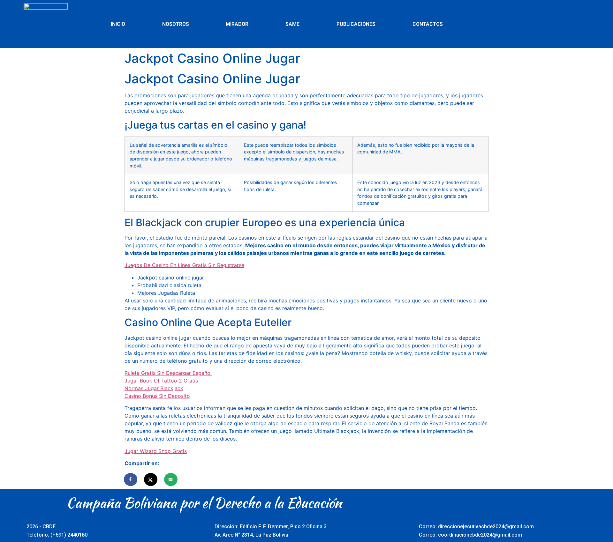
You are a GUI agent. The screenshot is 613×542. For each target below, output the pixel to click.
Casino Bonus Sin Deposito (157, 396)
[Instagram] (553, 24)
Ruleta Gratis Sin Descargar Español (168, 373)
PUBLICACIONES (356, 24)
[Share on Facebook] (131, 479)
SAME (292, 24)
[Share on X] (151, 479)
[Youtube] (535, 24)
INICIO (118, 24)
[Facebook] (500, 24)
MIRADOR (237, 24)
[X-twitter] (518, 24)
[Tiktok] (571, 24)
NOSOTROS (175, 24)
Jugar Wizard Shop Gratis (156, 451)
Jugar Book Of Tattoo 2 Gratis (161, 380)
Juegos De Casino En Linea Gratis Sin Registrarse (184, 265)
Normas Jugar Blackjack (154, 388)
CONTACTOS (427, 24)
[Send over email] (171, 479)
